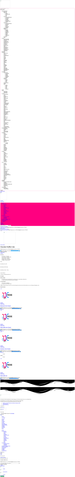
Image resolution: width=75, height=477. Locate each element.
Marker (5, 139)
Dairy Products (6, 104)
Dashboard (5, 217)
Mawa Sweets (6, 156)
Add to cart (2, 251)
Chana (5, 97)
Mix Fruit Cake (6, 45)
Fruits (3, 89)
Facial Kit (7, 18)
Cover (5, 135)
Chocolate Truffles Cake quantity (5, 250)
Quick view (2, 303)
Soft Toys (5, 178)
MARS (7, 32)
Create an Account (2, 457)
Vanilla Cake (5, 50)
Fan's (4, 56)
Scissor (5, 146)
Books (5, 133)
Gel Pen (7, 143)
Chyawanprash (6, 100)
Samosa (7, 77)
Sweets (3, 151)
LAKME (7, 31)
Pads (4, 37)
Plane (4, 176)
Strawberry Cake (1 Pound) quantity (6, 351)
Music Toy (5, 175)
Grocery (3, 93)
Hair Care (5, 22)
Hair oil (7, 25)
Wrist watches (4, 187)
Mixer (5, 61)
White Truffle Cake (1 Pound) (5, 327)
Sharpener (5, 147)
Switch (5, 66)
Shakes (5, 83)
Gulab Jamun (6, 153)
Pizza (6, 81)
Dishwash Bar (6, 128)
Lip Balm (7, 19)
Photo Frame (5, 91)
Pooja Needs (5, 118)
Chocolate (5, 40)
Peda (4, 157)
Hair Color (7, 24)
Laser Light (5, 173)
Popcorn (5, 119)
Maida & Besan (6, 112)
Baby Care (5, 11)
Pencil (5, 144)
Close (1, 454)
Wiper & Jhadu (6, 131)
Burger (7, 79)
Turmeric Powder (6, 126)
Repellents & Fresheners (7, 120)
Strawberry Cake (6, 49)
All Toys (5, 163)
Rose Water (7, 20)
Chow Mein (7, 73)
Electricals (3, 52)
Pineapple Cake (6, 47)
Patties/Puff (7, 76)
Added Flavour (6, 94)
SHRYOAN (7, 35)
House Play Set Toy (6, 169)
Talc (6, 15)
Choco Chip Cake (6, 39)
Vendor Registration (6, 216)
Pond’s (6, 34)
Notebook (5, 141)
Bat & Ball (5, 164)
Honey (5, 110)
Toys (2, 162)
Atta (4, 95)
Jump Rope (5, 171)
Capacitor (5, 54)
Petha (4, 158)
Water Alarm (5, 68)
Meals (6, 80)
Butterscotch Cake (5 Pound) (5, 305)
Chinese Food (6, 72)
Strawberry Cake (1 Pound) (5, 348)
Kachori (7, 74)
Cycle (4, 166)
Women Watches (6, 188)
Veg (4, 84)
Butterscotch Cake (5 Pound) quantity (6, 308)
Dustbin (5, 129)
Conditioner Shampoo (9, 23)
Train (4, 179)
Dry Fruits (3, 51)
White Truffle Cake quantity (5, 378)
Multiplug (5, 62)
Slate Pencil (5, 148)
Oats (4, 115)
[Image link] (5, 397)
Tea (4, 125)
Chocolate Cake (6, 41)
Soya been (5, 123)
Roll (6, 88)
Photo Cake (5, 46)
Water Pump (5, 70)
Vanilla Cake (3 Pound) (3, 227)
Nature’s (7, 33)
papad (5, 116)
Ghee (4, 108)
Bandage (5, 182)
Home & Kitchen (6, 438)
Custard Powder (6, 103)
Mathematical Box (6, 140)
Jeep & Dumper (6, 170)
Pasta (6, 86)
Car (4, 165)
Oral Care (5, 36)
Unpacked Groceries (7, 127)
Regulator (5, 64)
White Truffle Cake (3, 375)
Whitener (5, 150)
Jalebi (4, 154)
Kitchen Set (5, 172)
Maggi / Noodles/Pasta (7, 111)
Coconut (5, 101)
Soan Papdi (5, 161)
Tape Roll (5, 149)
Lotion (6, 13)
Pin (4, 63)
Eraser (5, 136)
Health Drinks (6, 109)
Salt (4, 121)
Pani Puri (7, 75)
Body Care (5, 12)
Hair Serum (7, 26)
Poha (4, 117)
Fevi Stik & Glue (6, 137)
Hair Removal (6, 28)
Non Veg (5, 78)
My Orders (5, 218)
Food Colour (5, 107)
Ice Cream (5, 44)
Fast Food (3, 71)
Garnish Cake (6, 43)
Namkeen (5, 114)
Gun (4, 168)
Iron (4, 59)
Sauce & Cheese (6, 82)
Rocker (5, 177)
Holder (5, 58)
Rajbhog (5, 159)
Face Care (5, 16)
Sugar (4, 124)
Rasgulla (5, 160)
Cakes (3, 38)
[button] (1, 309)
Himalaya (7, 30)
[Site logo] (5, 7)
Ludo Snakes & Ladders (7, 174)
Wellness (5, 211)
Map (4, 138)
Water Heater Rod (6, 69)
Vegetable (3, 180)
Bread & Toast (6, 96)
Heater (5, 57)
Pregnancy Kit (6, 185)
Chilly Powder (6, 98)
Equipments (5, 183)
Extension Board (6, 55)
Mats (4, 130)
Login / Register (4, 450)
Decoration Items (6, 42)
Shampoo (7, 27)
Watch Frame (6, 92)
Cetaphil (7, 29)
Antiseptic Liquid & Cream (7, 181)
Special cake (5, 48)
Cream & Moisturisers (9, 17)
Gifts (2, 90)
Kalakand (5, 155)
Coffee (5, 102)
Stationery (3, 132)
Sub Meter (5, 65)
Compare (3, 449)
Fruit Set (5, 167)
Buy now (5, 251)
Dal (4, 105)
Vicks (4, 186)
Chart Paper (5, 134)
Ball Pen (7, 142)
